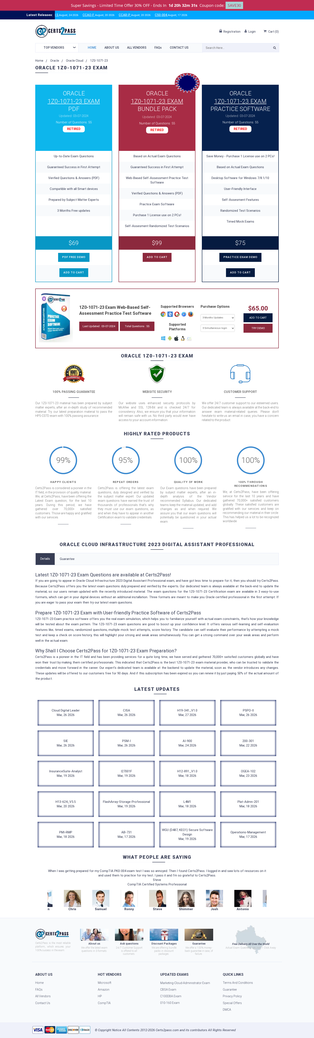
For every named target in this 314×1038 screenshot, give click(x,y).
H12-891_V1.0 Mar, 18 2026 (187, 773)
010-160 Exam (170, 1002)
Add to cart (73, 272)
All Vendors (136, 47)
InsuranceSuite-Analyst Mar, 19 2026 (65, 773)
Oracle (54, 60)
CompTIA (104, 1003)
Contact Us (179, 47)
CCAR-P (100, 15)
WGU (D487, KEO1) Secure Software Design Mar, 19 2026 (187, 834)
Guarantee (67, 559)
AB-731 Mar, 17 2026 (126, 834)
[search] (274, 48)
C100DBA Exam (170, 996)
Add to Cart (258, 317)
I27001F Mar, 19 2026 (126, 773)
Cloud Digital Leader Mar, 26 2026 (66, 713)
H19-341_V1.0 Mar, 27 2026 (187, 713)
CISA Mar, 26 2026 (126, 713)
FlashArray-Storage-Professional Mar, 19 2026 (126, 804)
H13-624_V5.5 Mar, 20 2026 (66, 804)
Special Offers (232, 1003)
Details (45, 559)
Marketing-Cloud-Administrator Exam (185, 983)
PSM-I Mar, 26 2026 (126, 743)
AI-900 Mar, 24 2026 (187, 743)
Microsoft (104, 982)
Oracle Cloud (74, 60)
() (273, 31)
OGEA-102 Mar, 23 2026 (248, 773)
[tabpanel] (157, 900)
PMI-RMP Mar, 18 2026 (66, 834)
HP (100, 996)
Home (92, 47)
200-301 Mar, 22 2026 (248, 743)
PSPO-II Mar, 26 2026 (248, 713)
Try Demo (258, 328)
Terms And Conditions (238, 982)
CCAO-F (64, 15)
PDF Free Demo (73, 257)
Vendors (54, 47)
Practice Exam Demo (240, 257)
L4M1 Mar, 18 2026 (187, 804)
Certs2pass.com (167, 1030)
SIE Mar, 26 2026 (66, 743)
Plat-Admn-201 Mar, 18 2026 (248, 804)
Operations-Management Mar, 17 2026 (248, 834)
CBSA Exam (168, 989)
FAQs (158, 47)
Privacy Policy (232, 996)
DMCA (227, 1009)
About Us (111, 47)
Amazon (103, 989)
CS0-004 (136, 15)
